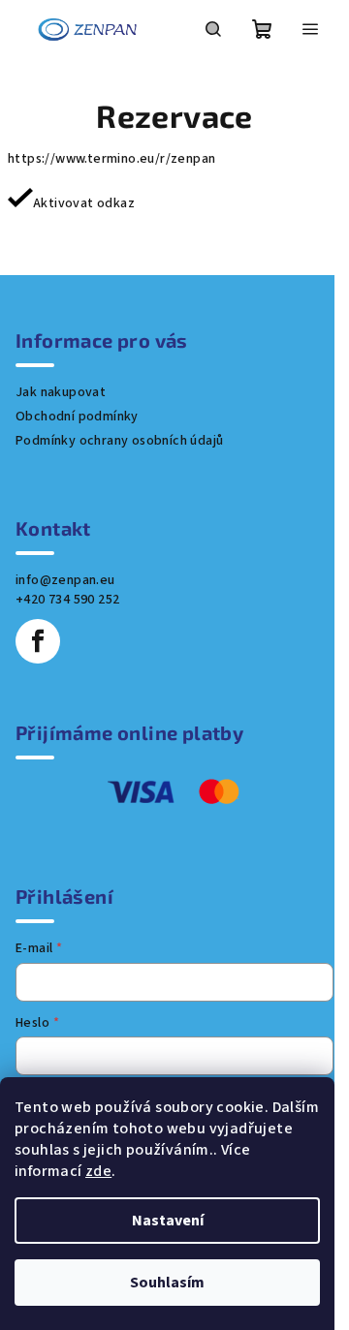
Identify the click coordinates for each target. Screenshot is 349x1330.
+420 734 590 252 (67, 599)
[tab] (174, 226)
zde (98, 1171)
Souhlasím (167, 1282)
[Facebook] (38, 641)
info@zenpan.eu (65, 580)
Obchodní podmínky (77, 416)
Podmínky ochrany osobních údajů (119, 440)
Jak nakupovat (61, 392)
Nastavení (168, 1220)
